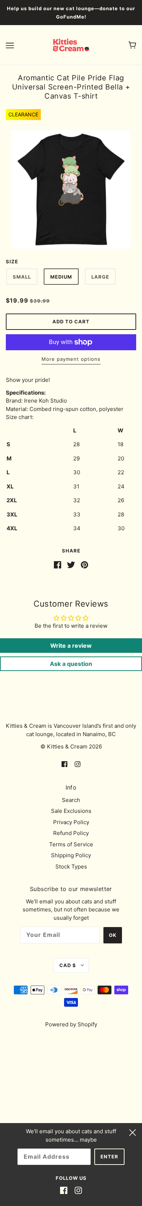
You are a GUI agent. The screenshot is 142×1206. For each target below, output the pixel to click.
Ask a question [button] (71, 663)
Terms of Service (71, 844)
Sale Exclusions (71, 810)
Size (12, 261)
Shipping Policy (71, 855)
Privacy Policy (71, 822)
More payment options (71, 359)
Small (22, 277)
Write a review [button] (71, 645)
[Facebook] (63, 1190)
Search (71, 799)
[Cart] (132, 45)
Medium (61, 277)
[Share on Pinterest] (84, 564)
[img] (64, 764)
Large (100, 277)
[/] (71, 44)
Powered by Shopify (71, 1024)
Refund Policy (71, 833)
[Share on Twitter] (71, 564)
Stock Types (71, 866)
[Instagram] (78, 1190)
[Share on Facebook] (57, 564)
